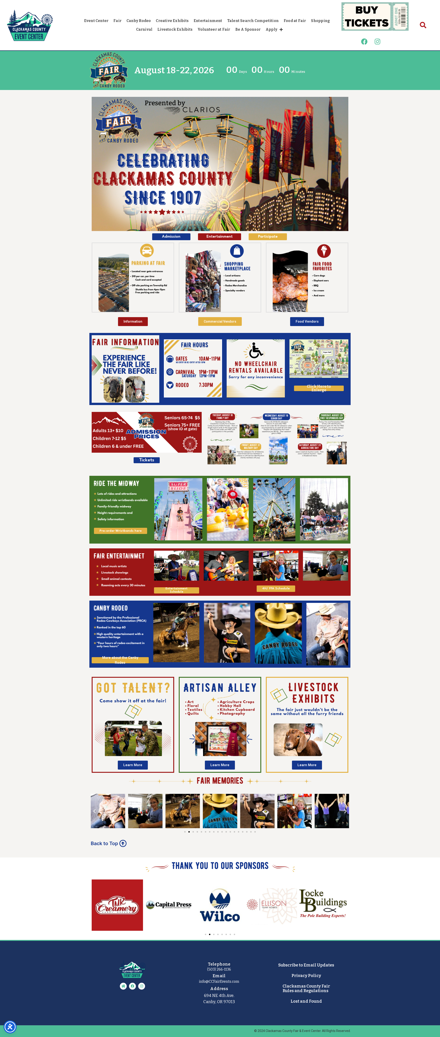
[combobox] (191, 43)
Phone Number (169, 43)
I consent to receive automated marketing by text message (213, 51)
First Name (173, 61)
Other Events (173, 134)
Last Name (173, 74)
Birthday (175, 88)
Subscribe (201, 146)
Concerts (170, 117)
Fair (165, 126)
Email (177, 29)
